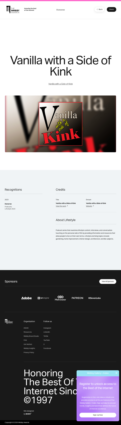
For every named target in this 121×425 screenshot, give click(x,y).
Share (111, 9)
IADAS (26, 328)
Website (89, 206)
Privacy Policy (29, 352)
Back (100, 9)
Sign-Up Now (98, 415)
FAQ (25, 340)
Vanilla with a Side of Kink (60, 84)
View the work (61, 206)
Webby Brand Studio (31, 336)
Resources (28, 332)
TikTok (45, 336)
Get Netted (28, 344)
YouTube (46, 340)
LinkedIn (46, 332)
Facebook (47, 348)
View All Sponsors (108, 281)
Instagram (47, 328)
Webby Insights (29, 348)
